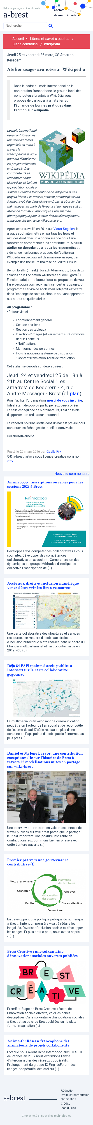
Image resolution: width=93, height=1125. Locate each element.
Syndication (68, 1099)
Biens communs (25, 44)
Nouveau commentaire (72, 474)
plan (75, 393)
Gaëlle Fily (53, 452)
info (10, 461)
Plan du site (68, 1108)
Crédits (65, 1103)
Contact (59, 10)
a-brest (15, 14)
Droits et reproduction (75, 1095)
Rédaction (67, 1090)
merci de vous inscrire (64, 400)
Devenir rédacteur (66, 15)
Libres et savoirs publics (49, 39)
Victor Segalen (64, 229)
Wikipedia (52, 44)
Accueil (18, 39)
